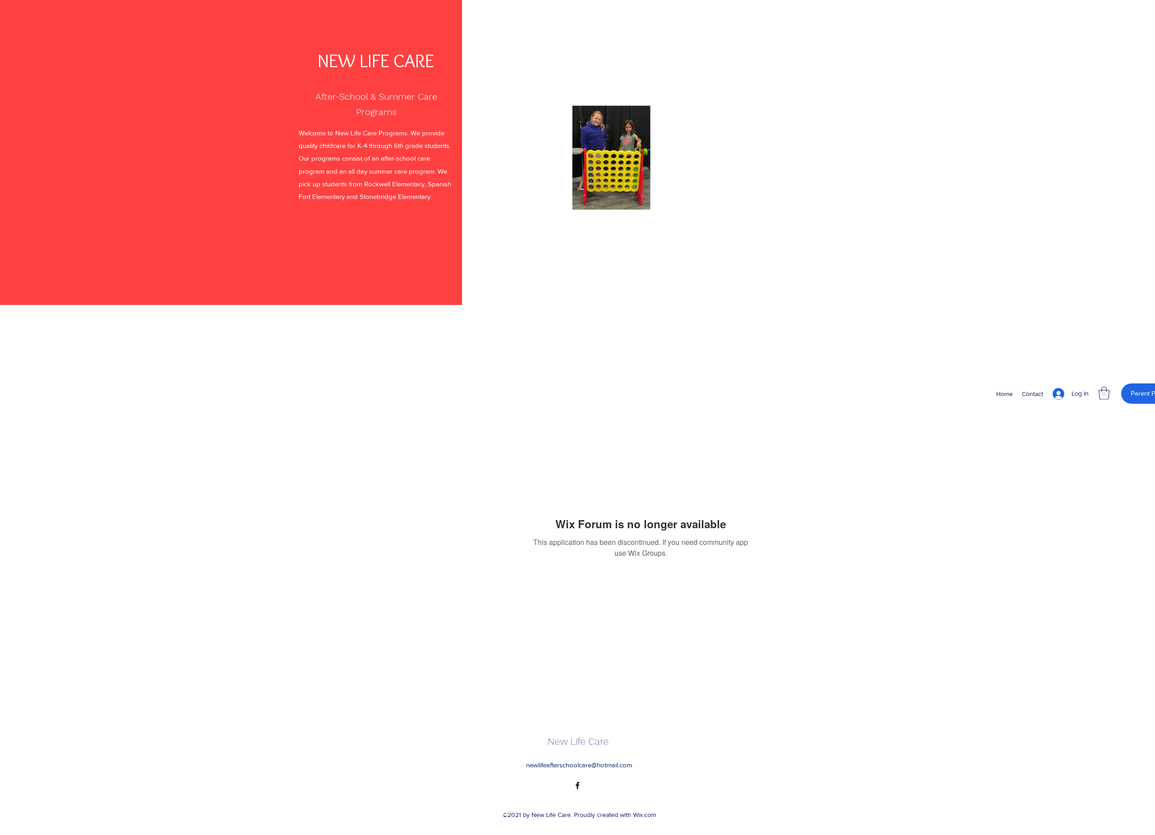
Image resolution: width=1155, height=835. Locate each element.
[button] (722, 217)
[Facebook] (577, 785)
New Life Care (578, 741)
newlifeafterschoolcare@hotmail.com (579, 765)
